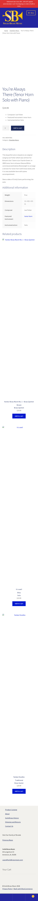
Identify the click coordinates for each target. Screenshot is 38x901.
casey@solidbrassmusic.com (12, 860)
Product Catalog (11, 810)
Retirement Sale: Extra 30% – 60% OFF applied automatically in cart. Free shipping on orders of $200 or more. (19, 4)
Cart (29, 895)
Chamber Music (14, 31)
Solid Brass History (12, 818)
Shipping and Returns (13, 822)
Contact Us (9, 826)
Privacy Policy (7, 889)
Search (19, 897)
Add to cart (17, 128)
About (7, 814)
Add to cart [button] (19, 416)
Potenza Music (7, 840)
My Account (6, 897)
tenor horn (28, 216)
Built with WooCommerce (23, 889)
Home (6, 31)
